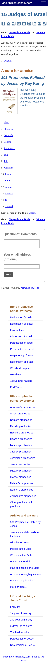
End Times (16, 387)
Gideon (7, 141)
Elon (7, 180)
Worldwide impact (20, 368)
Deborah (8, 135)
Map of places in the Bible (24, 567)
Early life (15, 606)
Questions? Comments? (21, 234)
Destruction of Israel (21, 323)
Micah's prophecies (21, 470)
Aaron (32, 212)
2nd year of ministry (21, 619)
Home (24, 660)
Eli (6, 199)
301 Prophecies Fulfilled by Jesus (25, 524)
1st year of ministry (20, 613)
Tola (6, 154)
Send (8, 275)
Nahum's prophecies (21, 483)
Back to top (38, 656)
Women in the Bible (21, 555)
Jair (6, 161)
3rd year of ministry (21, 625)
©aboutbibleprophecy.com (16, 656)
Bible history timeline (21, 580)
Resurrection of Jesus (22, 645)
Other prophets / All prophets (21, 504)
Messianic (15, 374)
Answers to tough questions (25, 574)
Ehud (6, 122)
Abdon (8, 187)
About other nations (21, 380)
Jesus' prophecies (20, 464)
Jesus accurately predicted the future (25, 534)
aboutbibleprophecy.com (17, 2)
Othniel (8, 60)
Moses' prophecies (20, 477)
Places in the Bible (20, 561)
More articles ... (18, 586)
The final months (19, 632)
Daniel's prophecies (21, 419)
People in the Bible (19, 32)
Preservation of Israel (22, 349)
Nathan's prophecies (21, 489)
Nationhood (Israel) (21, 317)
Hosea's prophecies (21, 438)
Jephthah (8, 167)
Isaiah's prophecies (21, 445)
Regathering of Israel (22, 355)
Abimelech (9, 148)
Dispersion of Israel (21, 336)
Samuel (9, 206)
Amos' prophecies (20, 413)
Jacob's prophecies (21, 451)
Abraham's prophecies (22, 407)
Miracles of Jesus (30, 287)
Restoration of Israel (21, 361)
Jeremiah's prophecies (22, 457)
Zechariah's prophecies (23, 496)
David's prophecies (20, 426)
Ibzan (8, 174)
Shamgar (8, 128)
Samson (9, 193)
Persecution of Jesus (22, 638)
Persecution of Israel (21, 342)
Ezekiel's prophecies (21, 432)
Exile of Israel (17, 330)
